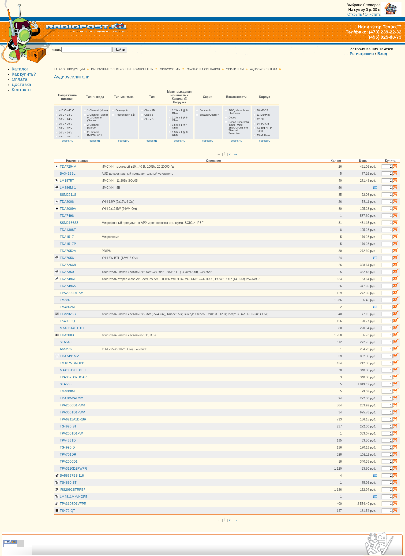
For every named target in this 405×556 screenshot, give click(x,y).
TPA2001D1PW (71, 433)
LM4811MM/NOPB (73, 496)
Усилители (235, 69)
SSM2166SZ (69, 223)
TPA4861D (68, 440)
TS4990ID (67, 447)
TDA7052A (68, 251)
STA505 (65, 384)
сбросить (67, 140)
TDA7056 (67, 258)
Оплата (19, 79)
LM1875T (67, 180)
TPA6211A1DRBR (73, 419)
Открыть (354, 14)
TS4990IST (68, 426)
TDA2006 (67, 201)
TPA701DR (68, 454)
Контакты (21, 89)
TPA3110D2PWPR (73, 468)
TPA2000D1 (69, 461)
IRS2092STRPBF (73, 489)
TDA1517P (68, 244)
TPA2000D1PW (71, 293)
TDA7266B (68, 265)
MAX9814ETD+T (72, 328)
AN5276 (66, 349)
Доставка (21, 84)
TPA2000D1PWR (72, 405)
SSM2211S (68, 194)
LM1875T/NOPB (72, 363)
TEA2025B (68, 314)
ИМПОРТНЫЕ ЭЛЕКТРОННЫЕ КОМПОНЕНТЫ (122, 69)
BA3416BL (67, 173)
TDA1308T (68, 230)
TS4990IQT (68, 321)
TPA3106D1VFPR (73, 503)
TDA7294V (68, 166)
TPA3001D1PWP (72, 412)
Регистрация (362, 54)
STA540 (65, 342)
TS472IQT (67, 510)
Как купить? (24, 74)
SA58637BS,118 (72, 475)
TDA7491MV (69, 356)
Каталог (20, 68)
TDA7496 (67, 215)
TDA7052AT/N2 (71, 398)
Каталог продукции (69, 69)
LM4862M (67, 307)
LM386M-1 (68, 187)
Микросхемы (170, 69)
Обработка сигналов (203, 69)
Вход (382, 54)
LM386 (65, 300)
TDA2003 (67, 335)
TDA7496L (68, 279)
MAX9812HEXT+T (73, 370)
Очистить (373, 14)
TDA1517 (67, 237)
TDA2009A (68, 208)
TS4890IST (68, 482)
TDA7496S (68, 286)
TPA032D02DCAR (73, 377)
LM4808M (67, 391)
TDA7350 (67, 272)
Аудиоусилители (263, 69)
